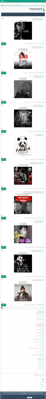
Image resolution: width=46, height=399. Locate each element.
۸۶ (43, 215)
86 (3, 191)
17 (3, 162)
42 (3, 75)
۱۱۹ (43, 70)
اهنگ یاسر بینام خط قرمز (23, 368)
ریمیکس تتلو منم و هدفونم (38, 75)
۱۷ (43, 186)
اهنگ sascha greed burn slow (37, 18)
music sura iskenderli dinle (38, 279)
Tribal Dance (39, 159)
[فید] (31, 397)
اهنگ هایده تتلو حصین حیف (38, 105)
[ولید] (29, 397)
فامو (37, 395)
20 (11, 307)
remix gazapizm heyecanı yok (37, 250)
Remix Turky (39, 247)
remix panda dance (39, 134)
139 (3, 105)
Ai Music (40, 131)
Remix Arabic (42, 382)
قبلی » (17, 307)
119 (3, 46)
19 (3, 279)
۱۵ (43, 41)
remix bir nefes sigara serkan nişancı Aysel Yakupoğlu (33, 191)
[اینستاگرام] (28, 397)
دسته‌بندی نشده (39, 43)
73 (3, 250)
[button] (2, 1)
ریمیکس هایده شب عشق (40, 351)
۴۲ (43, 99)
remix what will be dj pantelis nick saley (38, 354)
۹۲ (43, 244)
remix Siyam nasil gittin (38, 220)
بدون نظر (25, 43)
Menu (4, 1)
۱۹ (43, 302)
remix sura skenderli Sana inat (37, 46)
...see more (3, 43)
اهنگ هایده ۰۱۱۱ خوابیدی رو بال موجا (36, 162)
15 (3, 18)
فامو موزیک (21, 393)
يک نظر (28, 131)
